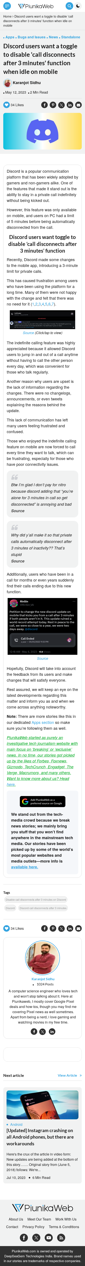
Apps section (43, 722)
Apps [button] (9, 36)
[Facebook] (24, 1237)
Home (7, 16)
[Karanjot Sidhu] (42, 957)
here (11, 784)
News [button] (53, 36)
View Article (67, 1075)
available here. (24, 867)
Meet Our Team (39, 1219)
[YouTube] (49, 1237)
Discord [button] (10, 908)
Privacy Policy (33, 1227)
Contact (12, 1227)
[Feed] (61, 1237)
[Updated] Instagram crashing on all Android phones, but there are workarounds (40, 1137)
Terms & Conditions (64, 1227)
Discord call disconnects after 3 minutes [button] (43, 908)
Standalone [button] (70, 36)
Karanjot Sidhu (27, 82)
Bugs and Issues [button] (32, 36)
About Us (16, 1219)
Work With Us (65, 1219)
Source (28, 332)
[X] (36, 1237)
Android (16, 1124)
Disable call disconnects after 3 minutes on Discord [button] (36, 899)
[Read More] (42, 1104)
